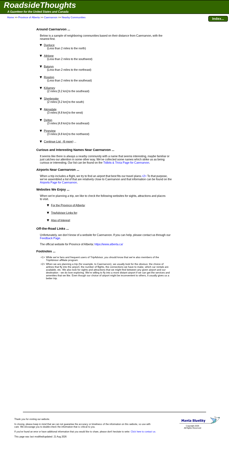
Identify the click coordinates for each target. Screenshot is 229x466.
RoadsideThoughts (40, 5)
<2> (144, 176)
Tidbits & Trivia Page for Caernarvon (126, 162)
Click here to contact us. (143, 431)
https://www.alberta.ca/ (108, 244)
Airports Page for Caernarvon (58, 182)
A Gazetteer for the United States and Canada (38, 11)
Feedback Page (50, 238)
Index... (218, 19)
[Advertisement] (16, 89)
